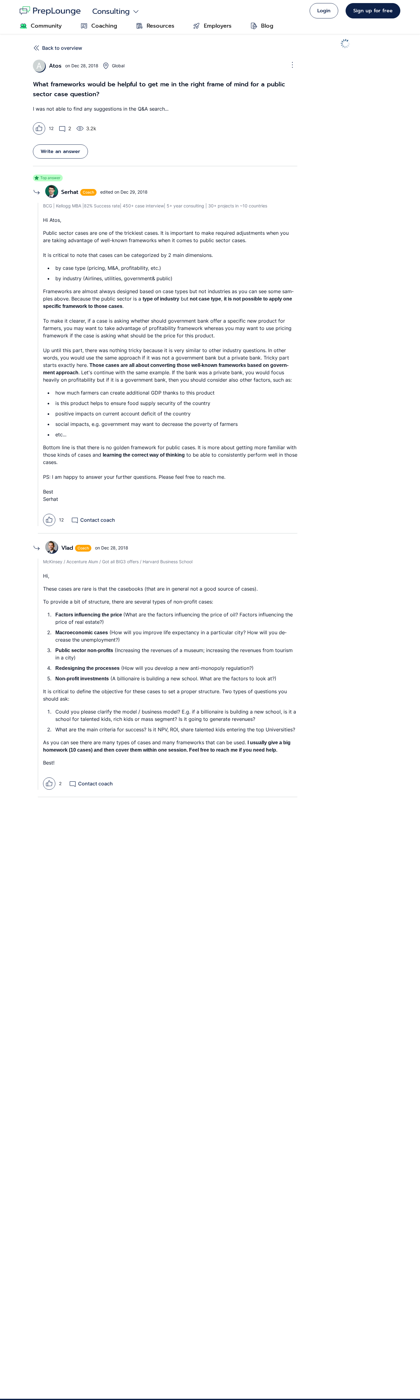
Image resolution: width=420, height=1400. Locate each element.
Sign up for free (373, 10)
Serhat (69, 192)
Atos (55, 65)
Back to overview (62, 48)
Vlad (67, 548)
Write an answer (60, 151)
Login (324, 10)
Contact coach (97, 520)
